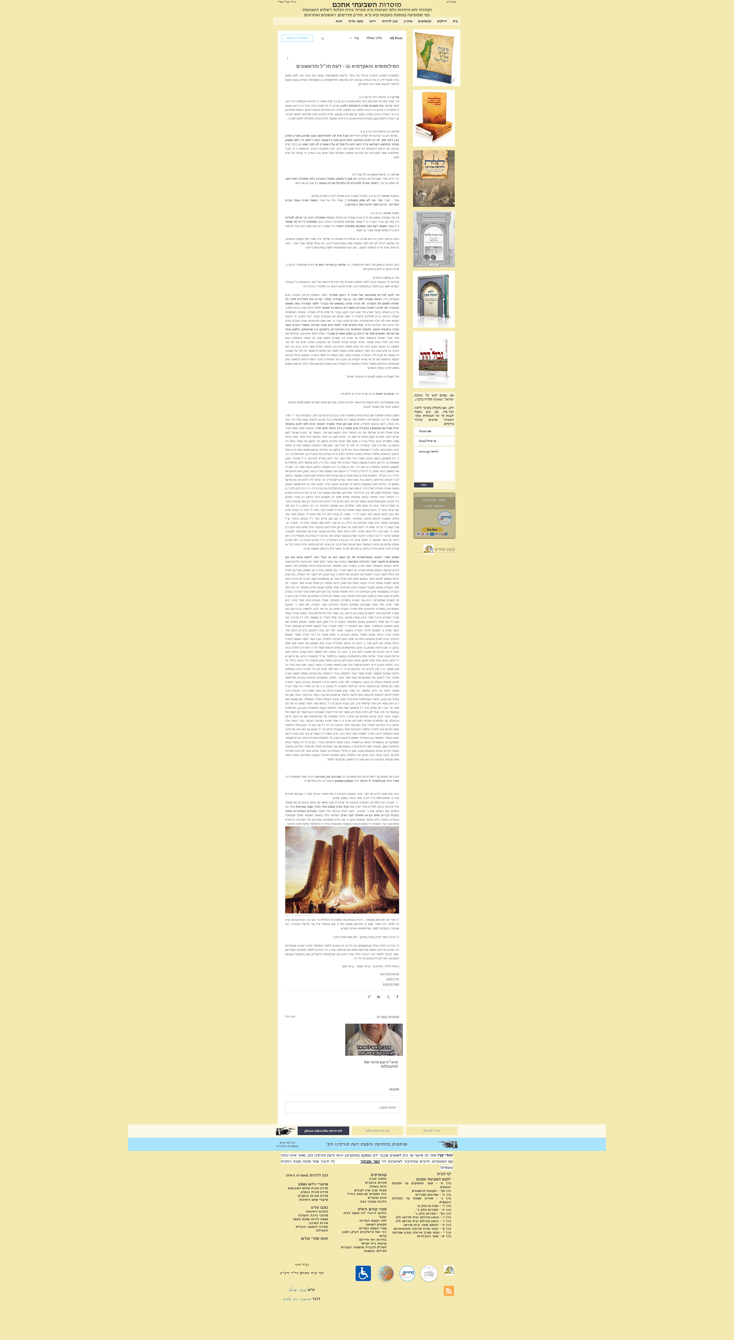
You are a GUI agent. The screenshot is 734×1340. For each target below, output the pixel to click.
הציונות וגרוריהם (389, 974)
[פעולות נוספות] (287, 58)
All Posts (396, 38)
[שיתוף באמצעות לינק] (369, 996)
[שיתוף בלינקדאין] (378, 996)
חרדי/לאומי (392, 979)
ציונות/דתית (392, 966)
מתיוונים (378, 966)
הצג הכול (290, 1016)
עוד (356, 38)
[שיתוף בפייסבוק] (397, 996)
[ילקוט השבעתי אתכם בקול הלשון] (428, 549)
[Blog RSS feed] (449, 1291)
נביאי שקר (348, 966)
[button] (322, 38)
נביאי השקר (363, 966)
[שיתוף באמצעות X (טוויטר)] (388, 996)
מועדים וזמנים (391, 984)
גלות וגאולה (374, 38)
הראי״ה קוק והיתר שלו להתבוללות (381, 1065)
